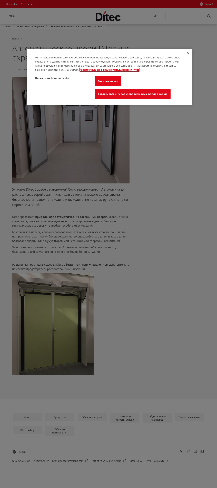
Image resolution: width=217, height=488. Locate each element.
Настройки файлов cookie (52, 78)
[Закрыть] (187, 53)
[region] (109, 77)
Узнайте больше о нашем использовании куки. (110, 69)
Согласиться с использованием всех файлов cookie (132, 94)
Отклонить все (108, 81)
